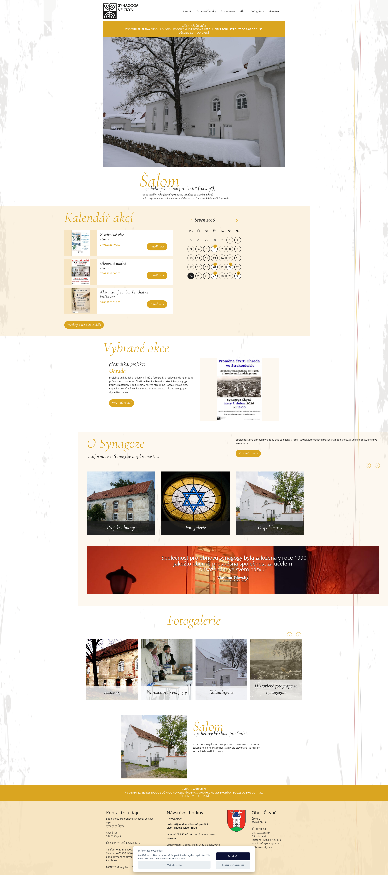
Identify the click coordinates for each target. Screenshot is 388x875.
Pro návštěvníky (206, 11)
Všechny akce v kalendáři (84, 325)
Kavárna (274, 11)
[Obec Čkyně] (236, 830)
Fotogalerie (258, 11)
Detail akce (157, 246)
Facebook (111, 860)
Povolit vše (233, 856)
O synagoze (228, 11)
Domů (187, 11)
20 (214, 267)
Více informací (121, 403)
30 (237, 276)
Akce (243, 11)
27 (214, 276)
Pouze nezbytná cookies (233, 864)
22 (229, 267)
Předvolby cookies (174, 865)
